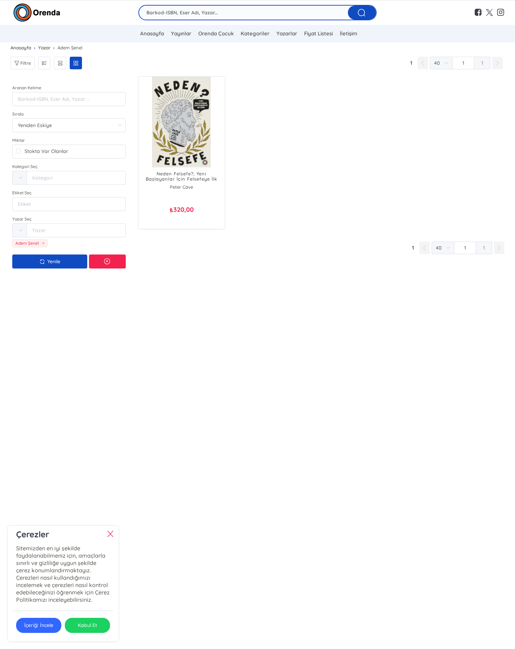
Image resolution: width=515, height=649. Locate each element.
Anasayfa (152, 33)
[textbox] (76, 178)
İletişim (348, 33)
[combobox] (69, 178)
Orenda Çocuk (216, 33)
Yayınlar (181, 33)
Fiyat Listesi (318, 33)
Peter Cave (181, 187)
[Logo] (37, 12)
